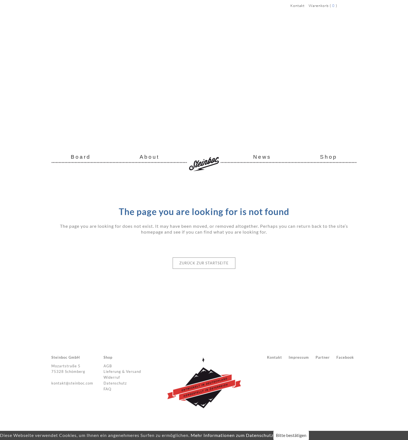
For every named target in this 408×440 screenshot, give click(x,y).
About (149, 157)
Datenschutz (115, 383)
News (262, 157)
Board (81, 157)
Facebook (345, 357)
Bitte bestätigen (291, 435)
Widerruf (112, 377)
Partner (323, 357)
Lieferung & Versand (122, 371)
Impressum (299, 357)
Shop (328, 157)
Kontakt (297, 5)
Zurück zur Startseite (204, 263)
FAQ (107, 389)
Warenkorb (319, 5)
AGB (108, 366)
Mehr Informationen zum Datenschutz (232, 435)
